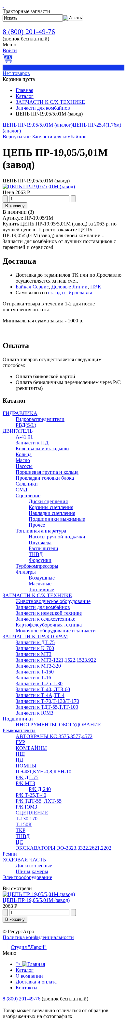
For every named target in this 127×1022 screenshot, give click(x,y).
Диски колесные (34, 865)
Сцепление (28, 495)
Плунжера (40, 542)
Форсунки (40, 560)
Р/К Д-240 (40, 789)
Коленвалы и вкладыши (42, 448)
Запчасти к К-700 (35, 648)
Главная (24, 90)
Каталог (25, 96)
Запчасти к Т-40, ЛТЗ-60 (43, 689)
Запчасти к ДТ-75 (35, 642)
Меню (9, 44)
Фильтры (26, 572)
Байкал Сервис (32, 286)
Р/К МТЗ (25, 783)
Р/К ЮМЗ (26, 807)
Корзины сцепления (51, 507)
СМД (21, 489)
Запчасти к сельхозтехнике (45, 619)
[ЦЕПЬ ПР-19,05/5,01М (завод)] (39, 186)
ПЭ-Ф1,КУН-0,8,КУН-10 (43, 771)
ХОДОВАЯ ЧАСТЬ (24, 859)
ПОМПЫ (26, 765)
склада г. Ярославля (70, 292)
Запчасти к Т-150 (35, 671)
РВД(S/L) (26, 425)
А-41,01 (24, 437)
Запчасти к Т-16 (33, 677)
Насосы (24, 466)
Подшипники (18, 718)
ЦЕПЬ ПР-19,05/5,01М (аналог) (38, 125)
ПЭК (95, 286)
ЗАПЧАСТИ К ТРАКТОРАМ (35, 636)
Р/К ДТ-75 (27, 777)
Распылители (43, 548)
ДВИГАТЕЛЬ (18, 431)
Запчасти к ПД (32, 442)
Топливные (41, 589)
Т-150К (24, 824)
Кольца (24, 454)
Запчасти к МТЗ (33, 654)
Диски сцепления (48, 501)
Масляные (40, 583)
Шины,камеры (32, 871)
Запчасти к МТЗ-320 (38, 666)
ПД (19, 760)
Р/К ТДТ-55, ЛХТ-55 (39, 801)
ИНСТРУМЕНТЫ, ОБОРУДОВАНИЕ (58, 724)
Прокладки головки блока (45, 478)
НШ (20, 754)
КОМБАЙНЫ (31, 748)
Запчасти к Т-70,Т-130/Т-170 (47, 701)
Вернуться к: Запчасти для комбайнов (45, 136)
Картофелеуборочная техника (49, 624)
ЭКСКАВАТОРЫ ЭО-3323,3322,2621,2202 (63, 848)
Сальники (27, 484)
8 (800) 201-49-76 (29, 31)
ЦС (19, 842)
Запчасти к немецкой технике (49, 613)
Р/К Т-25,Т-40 (31, 795)
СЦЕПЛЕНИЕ (32, 812)
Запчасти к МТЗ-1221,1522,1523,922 (56, 660)
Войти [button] (10, 50)
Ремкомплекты (19, 730)
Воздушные (42, 578)
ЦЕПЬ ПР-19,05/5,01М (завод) (36, 900)
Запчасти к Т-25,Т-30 (39, 683)
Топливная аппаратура (41, 531)
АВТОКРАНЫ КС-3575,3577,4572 (54, 736)
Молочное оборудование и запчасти (56, 630)
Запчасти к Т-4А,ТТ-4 (40, 695)
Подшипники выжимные (57, 519)
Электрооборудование (27, 877)
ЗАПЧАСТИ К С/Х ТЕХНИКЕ (50, 102)
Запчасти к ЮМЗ (34, 713)
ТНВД (36, 554)
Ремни (10, 854)
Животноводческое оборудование (53, 601)
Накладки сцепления (52, 513)
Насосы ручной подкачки (57, 536)
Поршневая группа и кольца (47, 472)
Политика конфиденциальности (38, 937)
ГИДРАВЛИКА (20, 413)
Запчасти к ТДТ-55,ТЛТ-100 (47, 707)
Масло (23, 460)
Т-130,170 (26, 818)
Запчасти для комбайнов (43, 108)
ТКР (20, 830)
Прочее (37, 525)
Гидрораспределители (40, 419)
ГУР (20, 742)
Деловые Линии (69, 286)
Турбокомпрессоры (37, 566)
